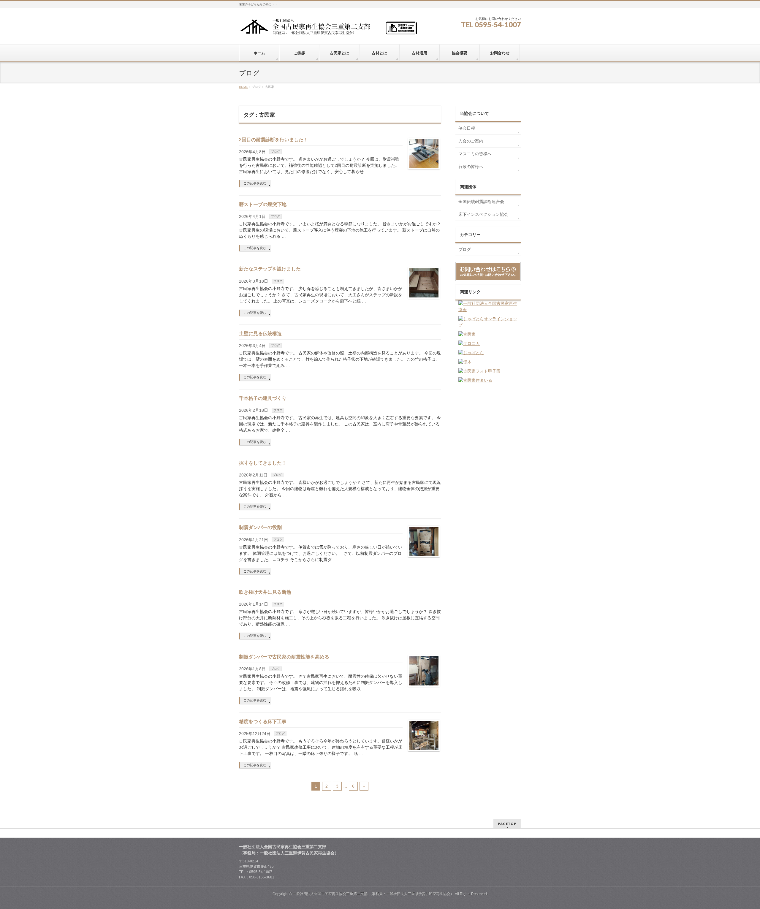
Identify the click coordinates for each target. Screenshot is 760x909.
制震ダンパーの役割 (260, 527)
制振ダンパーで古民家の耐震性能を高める (284, 656)
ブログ (275, 151)
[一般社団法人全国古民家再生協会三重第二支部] (328, 29)
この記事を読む (254, 183)
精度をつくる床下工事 (262, 721)
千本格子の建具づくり (262, 398)
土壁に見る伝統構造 (260, 333)
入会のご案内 (470, 141)
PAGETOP (507, 824)
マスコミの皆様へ (475, 153)
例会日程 (466, 128)
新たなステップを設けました (270, 268)
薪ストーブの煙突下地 (262, 204)
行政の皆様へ (470, 166)
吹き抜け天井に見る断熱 (265, 592)
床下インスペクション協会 (483, 214)
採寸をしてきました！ (262, 462)
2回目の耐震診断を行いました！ (273, 139)
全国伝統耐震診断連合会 (481, 201)
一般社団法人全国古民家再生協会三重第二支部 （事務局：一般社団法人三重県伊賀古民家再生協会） (373, 894)
